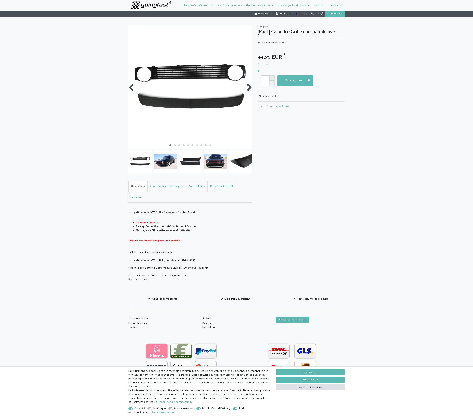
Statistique (159, 408)
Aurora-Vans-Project (196, 5)
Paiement (207, 323)
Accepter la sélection (310, 387)
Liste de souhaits (271, 96)
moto (318, 5)
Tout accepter (310, 372)
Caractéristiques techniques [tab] (166, 186)
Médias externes (184, 408)
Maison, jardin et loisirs (292, 5)
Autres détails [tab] (196, 186)
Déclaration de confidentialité (175, 402)
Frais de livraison (282, 106)
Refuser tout (310, 379)
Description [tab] (138, 186)
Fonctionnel (141, 412)
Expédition (208, 327)
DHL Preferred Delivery (216, 408)
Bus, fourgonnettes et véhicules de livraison (243, 5)
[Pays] (297, 14)
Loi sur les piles (137, 323)
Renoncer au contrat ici (293, 319)
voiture (334, 5)
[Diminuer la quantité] (272, 83)
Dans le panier (293, 80)
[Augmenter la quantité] (272, 78)
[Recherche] (312, 14)
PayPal (242, 408)
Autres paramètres (163, 412)
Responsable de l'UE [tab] (222, 186)
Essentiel (139, 408)
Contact (133, 327)
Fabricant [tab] (136, 197)
